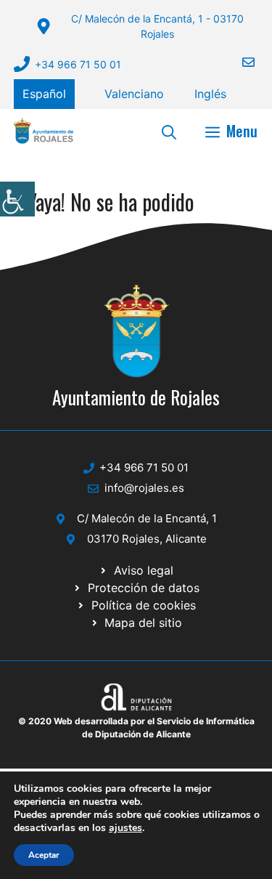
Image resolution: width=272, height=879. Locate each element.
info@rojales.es (144, 488)
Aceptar (43, 855)
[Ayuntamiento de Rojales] (43, 131)
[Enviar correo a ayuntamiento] (239, 62)
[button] (169, 131)
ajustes (125, 828)
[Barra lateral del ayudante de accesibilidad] (17, 199)
